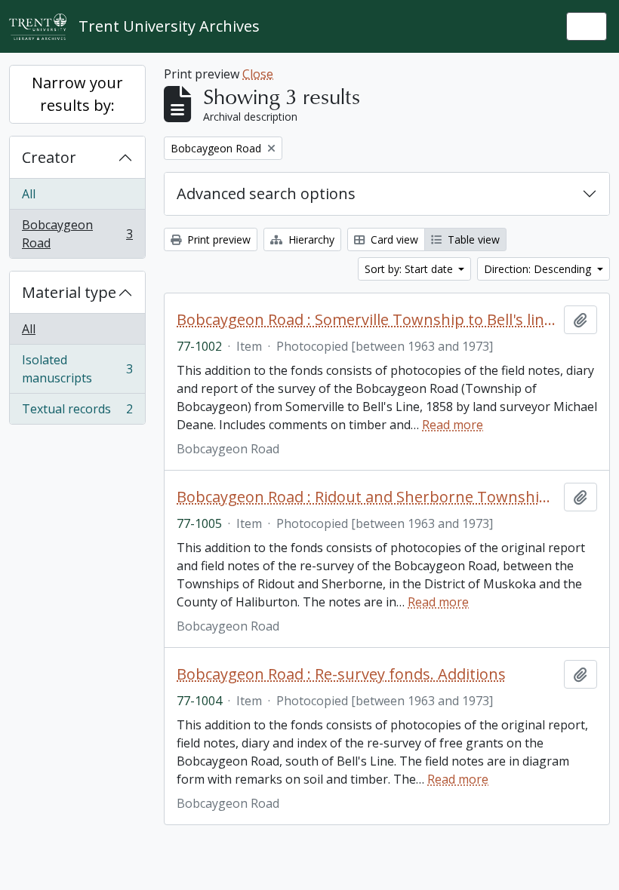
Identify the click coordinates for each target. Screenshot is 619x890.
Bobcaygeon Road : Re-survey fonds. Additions (341, 674)
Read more (452, 424)
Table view (472, 239)
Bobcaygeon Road (77, 233)
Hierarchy (309, 239)
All (28, 194)
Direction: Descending (539, 269)
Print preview (217, 239)
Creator (49, 157)
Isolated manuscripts (77, 368)
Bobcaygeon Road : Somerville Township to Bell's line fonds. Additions (367, 320)
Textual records (77, 412)
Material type (69, 292)
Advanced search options (266, 193)
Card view (393, 239)
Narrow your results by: (77, 93)
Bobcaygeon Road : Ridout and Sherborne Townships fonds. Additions (367, 497)
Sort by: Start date (410, 269)
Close (257, 74)
